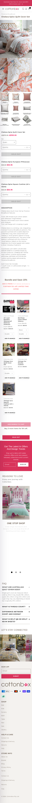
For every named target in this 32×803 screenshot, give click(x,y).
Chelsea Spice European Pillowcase (15, 162)
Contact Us (5, 738)
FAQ (2, 748)
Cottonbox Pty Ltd (13, 796)
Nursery (4, 712)
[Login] (26, 9)
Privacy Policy (6, 767)
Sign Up (23, 464)
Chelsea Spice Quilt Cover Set (13, 132)
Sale (2, 726)
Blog (3, 764)
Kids (2, 708)
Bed (2, 705)
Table (3, 719)
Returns (4, 745)
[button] (16, 208)
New (2, 722)
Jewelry (3, 729)
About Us (4, 757)
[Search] (23, 9)
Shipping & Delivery (8, 741)
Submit (16, 676)
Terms (3, 771)
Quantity (5, 147)
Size (2, 139)
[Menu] (3, 9)
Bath (3, 715)
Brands (3, 760)
